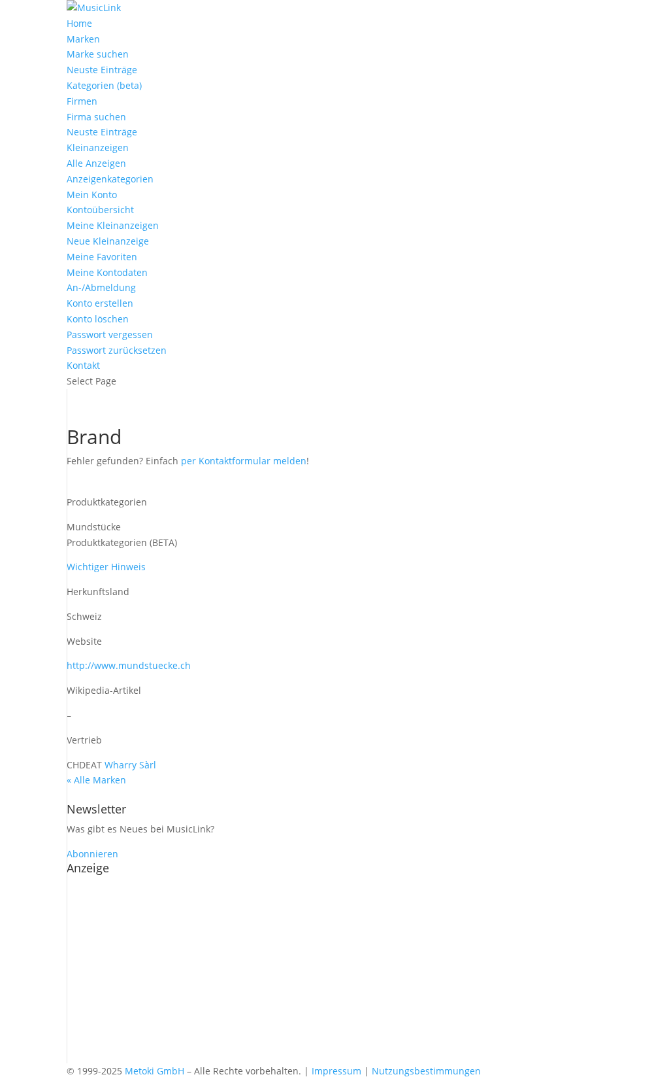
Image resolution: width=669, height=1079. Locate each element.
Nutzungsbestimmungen (426, 1071)
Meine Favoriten (102, 256)
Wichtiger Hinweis (106, 566)
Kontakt (83, 365)
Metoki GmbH (154, 1071)
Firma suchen (96, 117)
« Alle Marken (96, 780)
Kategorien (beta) (104, 85)
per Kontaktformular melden (243, 460)
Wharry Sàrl (130, 765)
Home (79, 23)
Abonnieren (92, 854)
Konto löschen (98, 319)
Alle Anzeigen (96, 163)
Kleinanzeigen (98, 147)
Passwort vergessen (110, 334)
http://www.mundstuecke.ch (129, 665)
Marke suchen (98, 54)
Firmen (82, 101)
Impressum (336, 1071)
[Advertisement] (334, 971)
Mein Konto (92, 194)
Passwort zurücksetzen (117, 350)
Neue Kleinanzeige (108, 241)
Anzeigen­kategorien (110, 179)
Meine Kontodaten (107, 272)
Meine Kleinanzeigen (113, 225)
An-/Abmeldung (101, 287)
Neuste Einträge (102, 69)
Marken (83, 39)
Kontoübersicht (100, 209)
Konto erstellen (100, 303)
